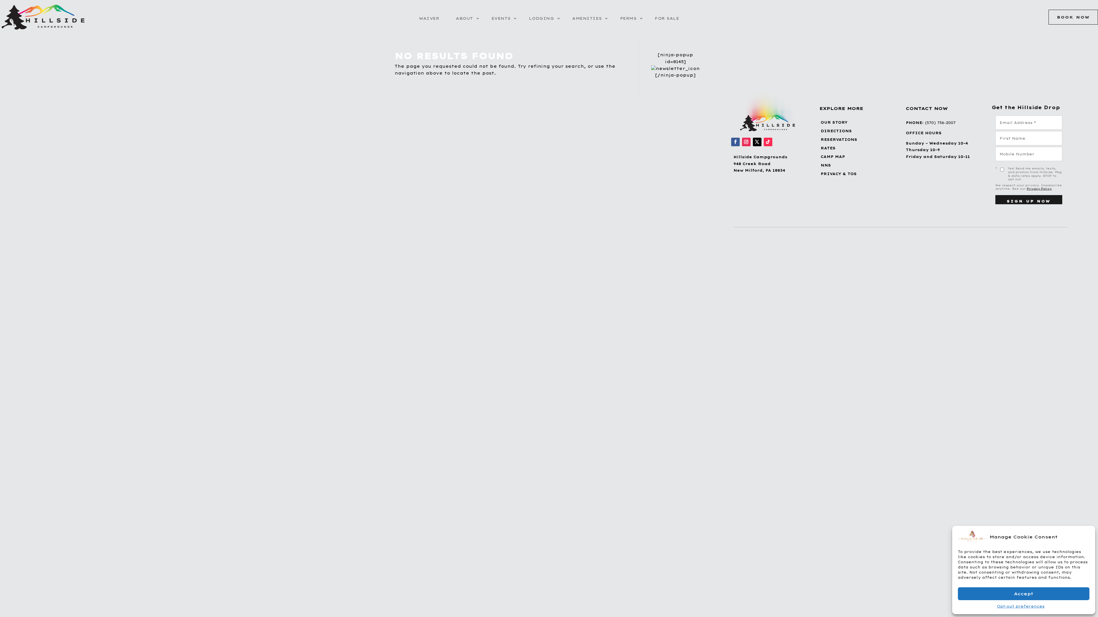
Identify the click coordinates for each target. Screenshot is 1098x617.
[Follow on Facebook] (735, 142)
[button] (1086, 537)
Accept (1023, 593)
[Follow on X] (757, 142)
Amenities (587, 18)
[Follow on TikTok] (768, 142)
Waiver (429, 18)
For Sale (667, 18)
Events (501, 18)
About (464, 18)
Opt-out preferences (1021, 606)
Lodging (541, 18)
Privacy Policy (1039, 188)
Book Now (1073, 17)
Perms (628, 18)
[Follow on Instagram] (746, 142)
